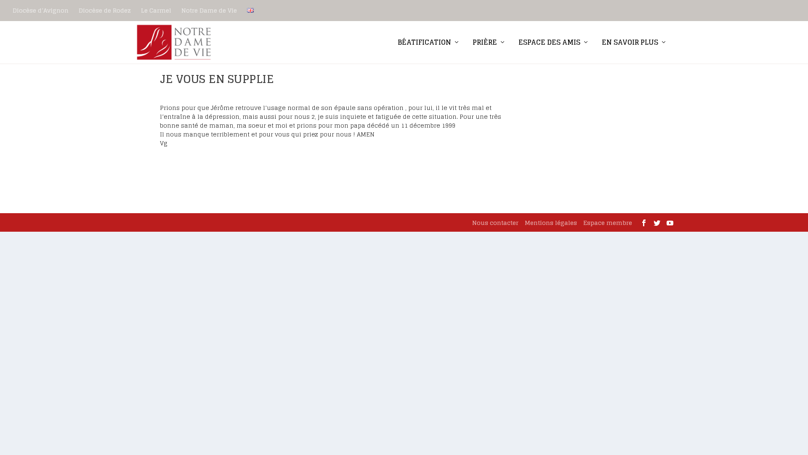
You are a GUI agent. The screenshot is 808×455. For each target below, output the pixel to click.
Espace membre (607, 222)
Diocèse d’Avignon (41, 10)
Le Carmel (156, 10)
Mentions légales (551, 222)
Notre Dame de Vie (209, 10)
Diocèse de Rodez (105, 10)
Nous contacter (495, 222)
